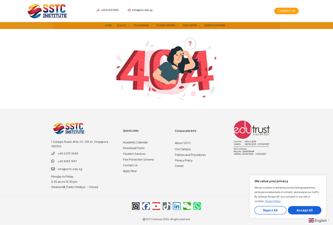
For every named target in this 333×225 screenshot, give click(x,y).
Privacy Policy (273, 201)
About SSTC (183, 143)
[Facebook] (146, 206)
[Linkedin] (177, 206)
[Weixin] (187, 206)
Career (179, 165)
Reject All (270, 210)
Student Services (134, 154)
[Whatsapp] (197, 206)
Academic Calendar (135, 142)
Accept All (305, 210)
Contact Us (130, 165)
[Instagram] (136, 206)
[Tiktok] (166, 206)
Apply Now (130, 171)
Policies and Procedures (190, 155)
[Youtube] (156, 206)
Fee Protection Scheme (138, 159)
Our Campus (183, 149)
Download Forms (134, 148)
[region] (288, 196)
